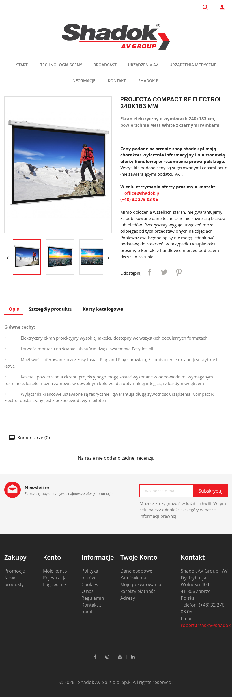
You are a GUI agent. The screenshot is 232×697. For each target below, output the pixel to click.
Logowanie (54, 584)
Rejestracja (54, 578)
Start (22, 64)
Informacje (83, 80)
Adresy (127, 598)
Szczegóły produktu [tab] (51, 309)
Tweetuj (164, 272)
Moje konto (55, 571)
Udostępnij (149, 272)
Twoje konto (138, 557)
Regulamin (92, 598)
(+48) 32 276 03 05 (139, 199)
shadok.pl (149, 80)
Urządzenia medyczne (192, 64)
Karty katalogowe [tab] (103, 309)
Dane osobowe (136, 571)
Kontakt (117, 80)
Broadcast (105, 64)
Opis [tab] (14, 309)
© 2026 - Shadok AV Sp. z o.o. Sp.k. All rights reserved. (116, 682)
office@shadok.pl (142, 193)
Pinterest (178, 272)
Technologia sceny (61, 64)
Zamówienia (133, 578)
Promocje (14, 571)
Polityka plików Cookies (89, 578)
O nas (87, 591)
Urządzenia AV (143, 64)
